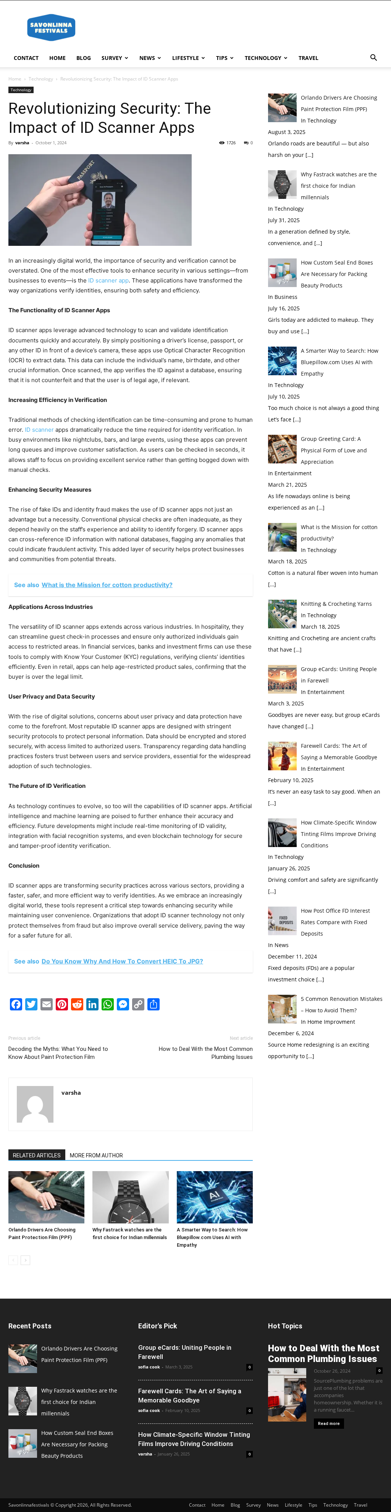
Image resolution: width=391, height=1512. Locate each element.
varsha (22, 142)
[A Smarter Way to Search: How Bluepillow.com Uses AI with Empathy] (215, 1197)
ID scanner (39, 429)
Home (57, 57)
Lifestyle (185, 57)
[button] (373, 58)
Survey (112, 57)
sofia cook (149, 1367)
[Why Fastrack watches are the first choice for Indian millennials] (130, 1197)
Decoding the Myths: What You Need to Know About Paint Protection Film (58, 1053)
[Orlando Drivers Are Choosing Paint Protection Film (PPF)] (46, 1197)
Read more (329, 1423)
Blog (83, 57)
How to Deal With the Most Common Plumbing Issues (206, 1053)
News (147, 57)
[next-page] (25, 1260)
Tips (222, 57)
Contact (26, 57)
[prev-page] (13, 1260)
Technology (263, 57)
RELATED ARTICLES (37, 1155)
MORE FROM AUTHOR (96, 1155)
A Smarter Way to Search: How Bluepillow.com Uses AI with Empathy (212, 1237)
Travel (308, 57)
